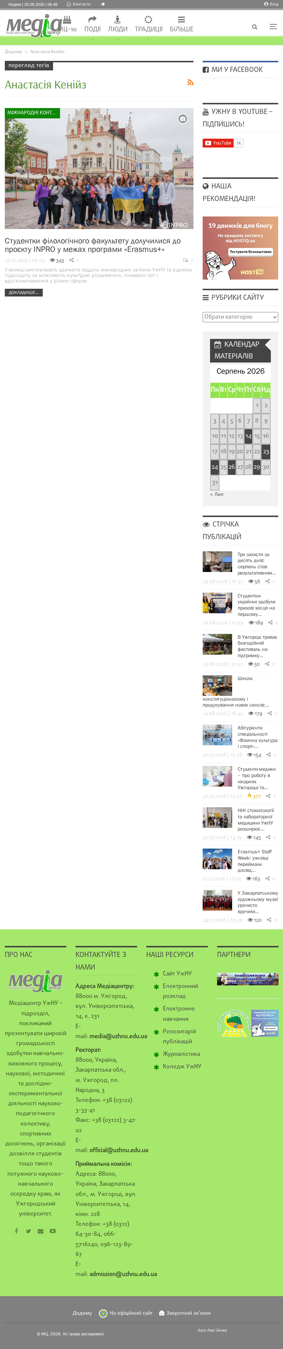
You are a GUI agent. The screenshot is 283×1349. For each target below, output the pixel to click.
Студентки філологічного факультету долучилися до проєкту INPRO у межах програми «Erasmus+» (93, 245)
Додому (82, 1313)
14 (248, 436)
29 (257, 467)
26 (231, 467)
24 (215, 467)
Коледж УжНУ (182, 1066)
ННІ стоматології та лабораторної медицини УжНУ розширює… (256, 819)
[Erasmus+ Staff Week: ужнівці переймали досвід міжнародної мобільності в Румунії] (217, 859)
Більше (181, 30)
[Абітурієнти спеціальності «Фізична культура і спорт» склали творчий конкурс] (217, 735)
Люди (117, 30)
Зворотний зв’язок (189, 1313)
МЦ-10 (67, 30)
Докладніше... (24, 292)
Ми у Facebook (236, 70)
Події (92, 30)
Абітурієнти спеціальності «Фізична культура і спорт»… (257, 737)
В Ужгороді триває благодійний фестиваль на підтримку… (257, 646)
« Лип (216, 494)
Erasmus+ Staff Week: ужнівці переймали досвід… (255, 861)
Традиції (149, 30)
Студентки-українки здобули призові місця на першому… (256, 605)
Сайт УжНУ (177, 974)
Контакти (81, 4)
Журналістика (181, 1054)
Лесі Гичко (217, 1330)
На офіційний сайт (131, 1313)
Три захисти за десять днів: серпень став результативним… (257, 563)
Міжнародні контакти (33, 113)
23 (266, 451)
